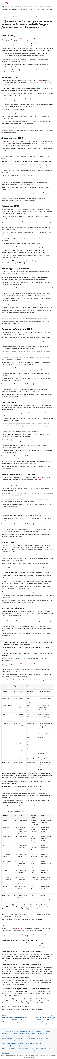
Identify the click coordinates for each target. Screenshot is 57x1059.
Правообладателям (15, 1041)
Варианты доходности (12, 1031)
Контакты (4, 1033)
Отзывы (28, 1033)
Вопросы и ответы (25, 1031)
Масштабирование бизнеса (27, 9)
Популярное (4, 1041)
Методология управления (25, 7)
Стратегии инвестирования (8, 1043)
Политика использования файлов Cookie (12, 1038)
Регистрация (25, 1041)
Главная (3, 14)
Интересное (47, 1031)
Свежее (33, 1041)
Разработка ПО (5, 1053)
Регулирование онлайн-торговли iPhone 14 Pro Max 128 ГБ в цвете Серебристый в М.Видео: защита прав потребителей (14, 1019)
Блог (2, 1031)
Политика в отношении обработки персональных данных (17, 1036)
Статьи (39, 1041)
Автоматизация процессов (25, 1050)
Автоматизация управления (9, 9)
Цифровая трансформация (9, 7)
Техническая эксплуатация (44, 9)
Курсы (10, 1033)
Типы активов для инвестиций (33, 1043)
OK (32, 1057)
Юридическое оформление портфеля (11, 1045)
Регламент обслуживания (41, 1050)
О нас (15, 1033)
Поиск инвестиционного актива (40, 1033)
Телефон (20, 1043)
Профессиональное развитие (43, 7)
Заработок (39, 1031)
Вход (33, 1031)
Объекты (21, 1033)
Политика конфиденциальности (34, 1038)
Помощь (47, 1038)
